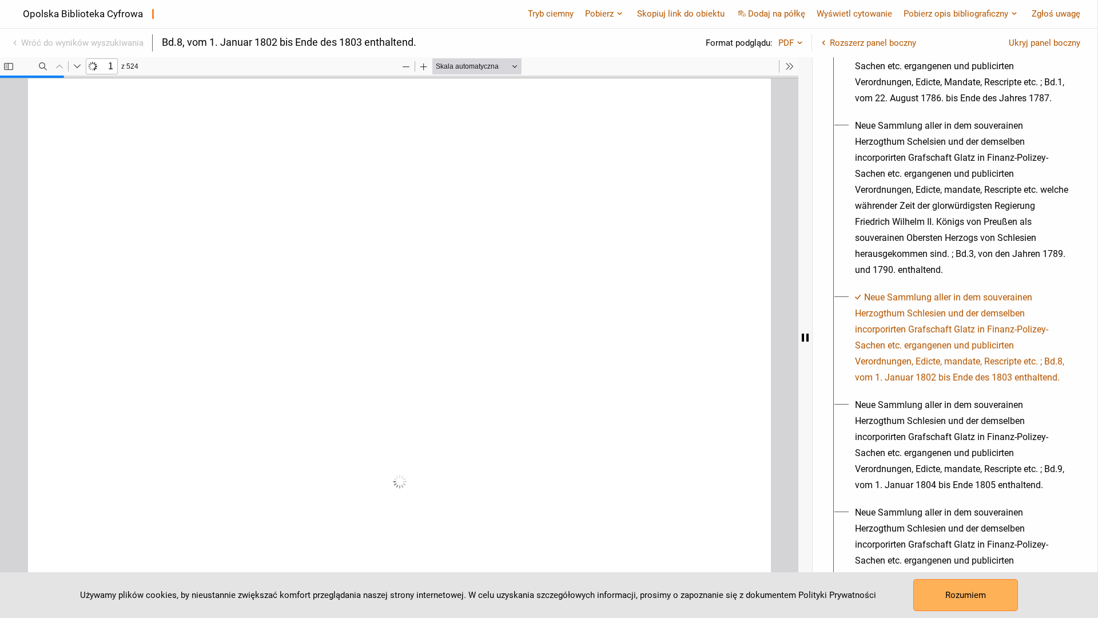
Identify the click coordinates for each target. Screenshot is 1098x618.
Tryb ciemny (551, 14)
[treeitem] (955, 58)
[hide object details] (805, 337)
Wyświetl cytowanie (854, 14)
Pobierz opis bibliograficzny (956, 14)
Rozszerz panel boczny (873, 43)
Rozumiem (965, 595)
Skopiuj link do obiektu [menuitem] (681, 14)
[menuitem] (961, 58)
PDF (786, 43)
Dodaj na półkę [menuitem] (776, 14)
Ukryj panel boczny (1044, 43)
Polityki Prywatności (837, 595)
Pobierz (599, 14)
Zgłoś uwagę (1056, 14)
